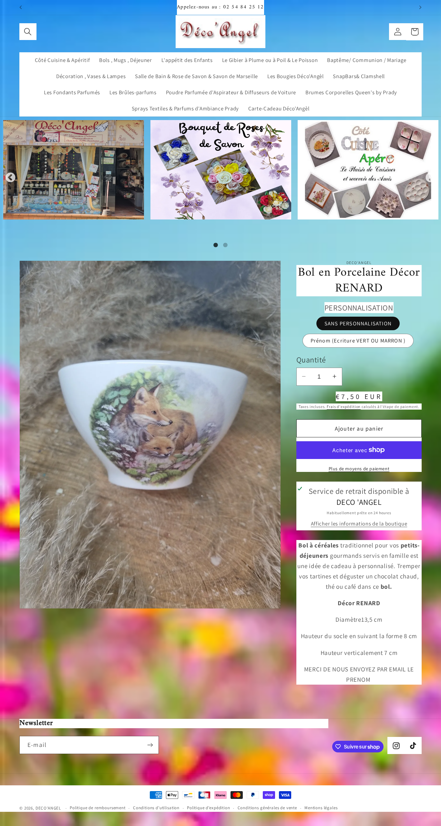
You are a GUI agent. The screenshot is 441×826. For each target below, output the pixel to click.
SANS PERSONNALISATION (358, 323)
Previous (10, 178)
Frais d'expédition (344, 406)
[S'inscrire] (150, 745)
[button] (27, 31)
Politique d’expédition (208, 808)
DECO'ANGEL (49, 808)
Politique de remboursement (98, 808)
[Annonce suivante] (420, 7)
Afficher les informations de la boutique (359, 523)
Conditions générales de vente (267, 808)
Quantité (311, 359)
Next (430, 178)
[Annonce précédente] (21, 7)
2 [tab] (225, 245)
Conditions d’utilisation (156, 808)
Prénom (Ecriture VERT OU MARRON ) (358, 340)
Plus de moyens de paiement (359, 468)
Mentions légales (320, 808)
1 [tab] (215, 245)
